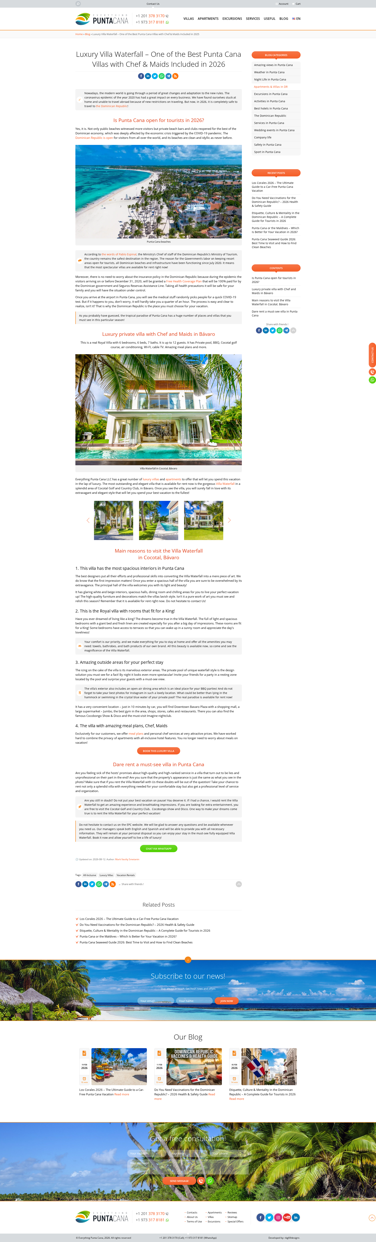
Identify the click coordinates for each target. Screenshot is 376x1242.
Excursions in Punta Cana (270, 94)
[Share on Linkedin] (148, 76)
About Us (192, 1217)
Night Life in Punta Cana (270, 79)
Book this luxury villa (158, 751)
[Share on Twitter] (155, 76)
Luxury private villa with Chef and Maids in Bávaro (274, 291)
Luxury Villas (106, 875)
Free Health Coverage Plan (184, 281)
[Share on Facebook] (141, 76)
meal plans (136, 733)
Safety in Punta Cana (267, 144)
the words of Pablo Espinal (119, 254)
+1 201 (150, 15)
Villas (188, 18)
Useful (270, 18)
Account (283, 3)
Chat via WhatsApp (159, 848)
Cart (298, 3)
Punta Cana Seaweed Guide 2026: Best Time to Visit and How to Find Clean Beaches (136, 942)
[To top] (239, 884)
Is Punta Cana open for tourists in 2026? (274, 280)
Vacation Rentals (126, 875)
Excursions (232, 18)
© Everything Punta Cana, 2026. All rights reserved (103, 1237)
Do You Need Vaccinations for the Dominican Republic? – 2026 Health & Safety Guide (137, 925)
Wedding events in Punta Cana (274, 130)
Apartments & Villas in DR (271, 87)
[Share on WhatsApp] (162, 76)
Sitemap (232, 1217)
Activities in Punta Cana (269, 101)
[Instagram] (278, 1217)
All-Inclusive (89, 875)
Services (253, 18)
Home (79, 34)
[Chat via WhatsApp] (210, 1181)
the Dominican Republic (111, 106)
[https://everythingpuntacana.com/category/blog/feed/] (175, 76)
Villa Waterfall (225, 484)
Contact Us (153, 3)
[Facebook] (261, 1217)
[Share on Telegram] (168, 76)
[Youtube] (287, 1217)
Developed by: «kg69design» (283, 1237)
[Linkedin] (296, 1217)
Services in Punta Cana (269, 123)
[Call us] (201, 1181)
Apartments (208, 18)
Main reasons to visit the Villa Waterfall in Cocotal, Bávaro (271, 302)
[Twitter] (269, 1217)
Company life (262, 137)
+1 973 (150, 22)
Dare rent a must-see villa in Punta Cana (274, 313)
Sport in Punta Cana (267, 152)
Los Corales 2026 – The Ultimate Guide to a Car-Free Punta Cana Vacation (129, 919)
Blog (283, 18)
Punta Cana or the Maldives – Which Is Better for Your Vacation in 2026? (128, 936)
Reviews (232, 1212)
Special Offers (235, 1221)
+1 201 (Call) (171, 1237)
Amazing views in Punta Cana (273, 65)
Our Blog (188, 1037)
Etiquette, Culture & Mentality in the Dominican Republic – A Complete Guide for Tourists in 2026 (145, 930)
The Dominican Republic (270, 115)
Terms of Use (194, 1221)
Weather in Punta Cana (269, 72)
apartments (173, 479)
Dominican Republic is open (94, 138)
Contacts (192, 1212)
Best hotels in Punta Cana (271, 108)
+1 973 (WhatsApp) (201, 1237)
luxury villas (151, 479)
